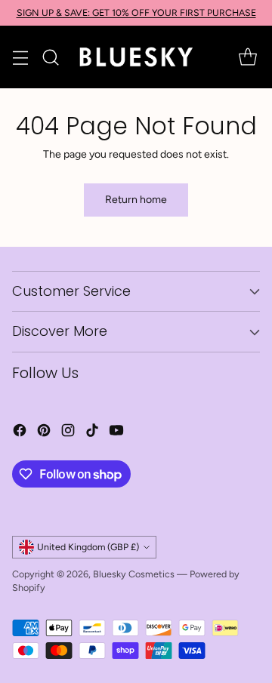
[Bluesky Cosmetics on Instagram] (68, 432)
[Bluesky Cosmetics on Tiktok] (92, 432)
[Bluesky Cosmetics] (136, 57)
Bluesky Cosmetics (134, 574)
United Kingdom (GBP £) (88, 546)
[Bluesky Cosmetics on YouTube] (116, 432)
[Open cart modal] (247, 57)
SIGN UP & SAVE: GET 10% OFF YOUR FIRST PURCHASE (136, 12)
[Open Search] (50, 57)
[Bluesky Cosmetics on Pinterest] (44, 432)
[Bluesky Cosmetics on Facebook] (20, 432)
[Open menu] (20, 57)
